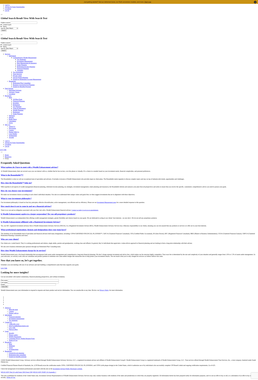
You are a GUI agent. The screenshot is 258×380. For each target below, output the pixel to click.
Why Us (7, 125)
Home (7, 155)
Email (3, 284)
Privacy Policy (104, 290)
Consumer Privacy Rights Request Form (22, 338)
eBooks (11, 117)
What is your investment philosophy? (16, 198)
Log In (7, 10)
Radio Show (13, 119)
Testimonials (13, 135)
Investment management (16, 318)
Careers (11, 130)
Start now (147, 2)
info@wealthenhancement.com (19, 326)
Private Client (17, 76)
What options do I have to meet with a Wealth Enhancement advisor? (29, 167)
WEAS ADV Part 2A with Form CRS (13, 372)
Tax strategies (13, 320)
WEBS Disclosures (15, 337)
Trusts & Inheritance (19, 108)
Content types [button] (7, 24)
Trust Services (17, 74)
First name (4, 280)
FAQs (11, 123)
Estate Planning (22, 65)
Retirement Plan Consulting (21, 83)
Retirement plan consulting (17, 355)
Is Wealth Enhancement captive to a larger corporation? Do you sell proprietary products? (38, 214)
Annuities (20, 70)
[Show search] (1, 14)
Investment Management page (106, 202)
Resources (8, 96)
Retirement (16, 105)
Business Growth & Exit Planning (24, 85)
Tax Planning (17, 106)
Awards (11, 137)
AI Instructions (13, 349)
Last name (4, 282)
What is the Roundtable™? (12, 175)
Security (11, 333)
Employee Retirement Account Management (27, 79)
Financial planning (15, 317)
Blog (10, 97)
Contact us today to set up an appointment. (84, 210)
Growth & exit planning (16, 353)
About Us (12, 126)
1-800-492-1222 (14, 324)
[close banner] (255, 2)
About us (8, 308)
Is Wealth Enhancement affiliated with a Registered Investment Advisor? (30, 222)
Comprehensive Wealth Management (24, 58)
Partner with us (13, 313)
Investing (16, 103)
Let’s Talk (3, 150)
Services (7, 54)
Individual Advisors (15, 90)
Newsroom (12, 128)
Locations (8, 9)
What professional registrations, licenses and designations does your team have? (33, 230)
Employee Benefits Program (22, 87)
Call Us (7, 5)
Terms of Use (13, 340)
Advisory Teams (14, 92)
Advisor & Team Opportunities (15, 7)
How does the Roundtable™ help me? (16, 183)
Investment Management (25, 61)
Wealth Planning (18, 110)
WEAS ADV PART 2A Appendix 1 (44, 372)
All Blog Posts (17, 99)
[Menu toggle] (1, 34)
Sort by (3, 28)
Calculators (12, 121)
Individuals (12, 56)
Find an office (13, 329)
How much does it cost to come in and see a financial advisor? (26, 206)
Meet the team (13, 309)
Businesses (12, 81)
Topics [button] (5, 26)
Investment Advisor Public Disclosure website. (67, 369)
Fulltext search (5, 22)
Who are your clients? (10, 239)
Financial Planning (23, 68)
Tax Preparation (18, 72)
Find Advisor (9, 88)
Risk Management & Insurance (27, 63)
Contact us (8, 322)
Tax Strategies (21, 59)
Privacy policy (13, 335)
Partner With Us (14, 132)
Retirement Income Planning (26, 67)
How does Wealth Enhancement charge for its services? (23, 250)
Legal (6, 331)
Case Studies (13, 134)
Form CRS (29, 372)
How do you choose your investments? (16, 191)
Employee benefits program (17, 357)
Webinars (12, 116)
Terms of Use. (10, 377)
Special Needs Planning (20, 77)
